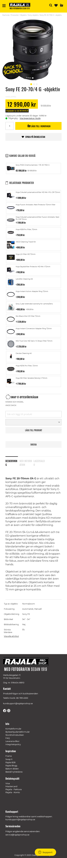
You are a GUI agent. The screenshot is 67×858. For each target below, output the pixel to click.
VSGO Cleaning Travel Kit (26, 242)
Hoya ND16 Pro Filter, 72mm (27, 366)
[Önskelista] (56, 5)
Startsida (5, 15)
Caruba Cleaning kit (24, 353)
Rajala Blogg (11, 765)
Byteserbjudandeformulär (17, 732)
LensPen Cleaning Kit (24, 279)
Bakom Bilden (12, 769)
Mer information (25, 462)
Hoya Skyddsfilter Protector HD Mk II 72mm (33, 267)
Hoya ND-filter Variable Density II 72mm (31, 378)
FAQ (7, 738)
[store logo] (21, 6)
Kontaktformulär (13, 729)
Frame (8, 756)
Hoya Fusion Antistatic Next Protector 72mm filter (35, 205)
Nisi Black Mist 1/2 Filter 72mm (28, 316)
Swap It (8, 759)
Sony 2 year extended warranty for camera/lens (34, 304)
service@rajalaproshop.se (17, 835)
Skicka (33, 444)
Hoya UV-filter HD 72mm (26, 254)
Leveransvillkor (12, 741)
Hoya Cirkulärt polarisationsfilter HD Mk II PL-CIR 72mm (38, 192)
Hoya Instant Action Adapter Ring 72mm (32, 291)
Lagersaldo (39, 462)
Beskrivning (11, 462)
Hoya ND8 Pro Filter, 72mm (26, 229)
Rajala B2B (10, 762)
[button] (30, 83)
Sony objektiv (33, 15)
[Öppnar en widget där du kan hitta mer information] (45, 852)
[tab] (12, 460)
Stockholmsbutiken (14, 735)
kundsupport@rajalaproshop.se (18, 703)
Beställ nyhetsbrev (14, 772)
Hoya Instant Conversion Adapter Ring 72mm (34, 329)
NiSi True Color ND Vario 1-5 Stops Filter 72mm (34, 341)
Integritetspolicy (13, 744)
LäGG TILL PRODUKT (33, 430)
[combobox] (33, 414)
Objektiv (23, 15)
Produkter (15, 15)
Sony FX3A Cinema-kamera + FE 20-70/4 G (33, 165)
